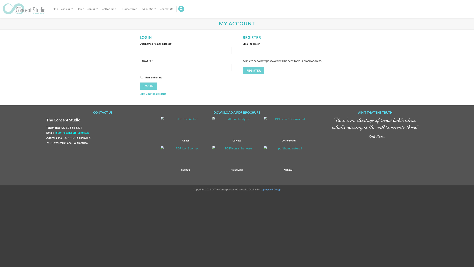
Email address (251, 43)
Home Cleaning (86, 8)
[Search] (181, 9)
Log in (148, 86)
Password (146, 60)
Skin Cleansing (61, 8)
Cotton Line (109, 8)
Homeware (129, 8)
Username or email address (156, 43)
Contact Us (166, 8)
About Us (147, 8)
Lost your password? (153, 93)
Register (253, 70)
